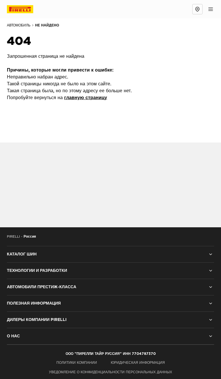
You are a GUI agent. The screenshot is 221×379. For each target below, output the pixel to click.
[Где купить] (197, 9)
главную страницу (85, 97)
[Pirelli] (25, 9)
